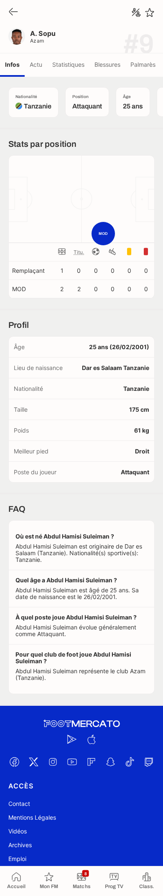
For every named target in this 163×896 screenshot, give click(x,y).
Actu (36, 64)
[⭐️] (150, 13)
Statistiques (68, 64)
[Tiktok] (129, 762)
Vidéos (17, 831)
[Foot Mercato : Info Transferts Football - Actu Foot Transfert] (81, 723)
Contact (19, 803)
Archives (20, 844)
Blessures (107, 64)
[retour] (13, 12)
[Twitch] (149, 762)
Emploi (17, 858)
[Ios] (91, 739)
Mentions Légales (32, 817)
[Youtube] (72, 762)
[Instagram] (52, 762)
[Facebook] (14, 762)
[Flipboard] (91, 762)
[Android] (72, 739)
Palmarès (142, 64)
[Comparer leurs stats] (136, 13)
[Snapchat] (110, 762)
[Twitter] (33, 762)
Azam (37, 41)
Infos (12, 64)
